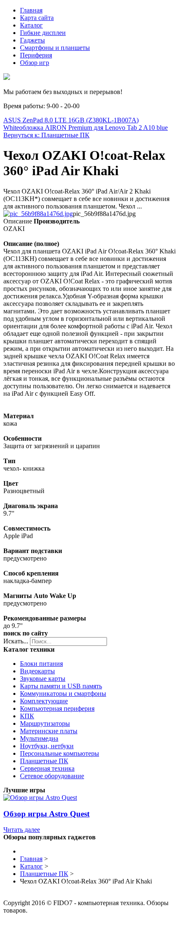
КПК (27, 716)
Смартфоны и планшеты (55, 47)
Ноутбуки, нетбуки (47, 745)
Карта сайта (37, 17)
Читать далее (21, 829)
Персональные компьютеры (59, 753)
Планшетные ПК (44, 760)
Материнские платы (48, 730)
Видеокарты (37, 671)
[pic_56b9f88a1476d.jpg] (38, 213)
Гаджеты (32, 40)
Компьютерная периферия (57, 708)
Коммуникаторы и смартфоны (63, 693)
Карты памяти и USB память (61, 686)
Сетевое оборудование (52, 775)
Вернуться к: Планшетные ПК (46, 135)
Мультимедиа (39, 738)
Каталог (31, 25)
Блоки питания (41, 663)
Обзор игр (34, 62)
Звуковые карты (42, 678)
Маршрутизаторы (45, 723)
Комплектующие (44, 701)
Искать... (15, 641)
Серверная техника (47, 768)
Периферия (36, 55)
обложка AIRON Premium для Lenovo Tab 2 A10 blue (93, 127)
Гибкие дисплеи (43, 32)
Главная (31, 10)
